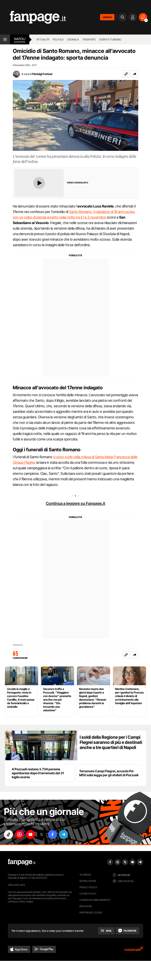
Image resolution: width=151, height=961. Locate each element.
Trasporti (89, 39)
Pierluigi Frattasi (42, 74)
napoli (19, 39)
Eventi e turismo (110, 39)
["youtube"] (30, 834)
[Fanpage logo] (33, 17)
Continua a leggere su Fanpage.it (75, 503)
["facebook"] (52, 834)
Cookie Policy (87, 893)
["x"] (41, 834)
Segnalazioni (87, 880)
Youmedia (85, 874)
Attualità (42, 39)
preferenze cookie (90, 912)
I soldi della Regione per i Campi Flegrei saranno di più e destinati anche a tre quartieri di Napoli (111, 742)
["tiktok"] (8, 834)
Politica (58, 39)
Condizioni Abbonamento (94, 899)
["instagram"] (19, 834)
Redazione (85, 906)
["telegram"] (63, 834)
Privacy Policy (88, 887)
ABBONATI (107, 17)
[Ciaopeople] (133, 950)
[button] (134, 74)
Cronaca (73, 39)
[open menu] (5, 39)
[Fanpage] (21, 862)
